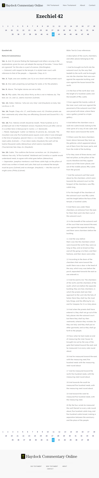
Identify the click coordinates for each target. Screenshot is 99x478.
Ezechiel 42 (49, 15)
